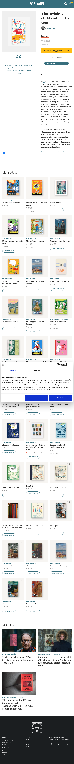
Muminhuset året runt (35, 241)
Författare (28, 742)
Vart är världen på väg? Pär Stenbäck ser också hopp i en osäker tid (17, 660)
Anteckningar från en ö (60, 487)
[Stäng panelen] (71, 364)
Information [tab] (37, 370)
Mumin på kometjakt (11, 202)
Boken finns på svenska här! (52, 151)
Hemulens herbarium (11, 487)
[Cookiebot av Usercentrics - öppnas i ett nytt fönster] (58, 364)
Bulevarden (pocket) (10, 321)
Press (27, 744)
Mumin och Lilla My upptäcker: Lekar (10, 282)
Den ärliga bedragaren (35, 603)
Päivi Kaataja (7, 485)
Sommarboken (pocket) (60, 281)
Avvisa (36, 398)
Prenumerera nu (51, 63)
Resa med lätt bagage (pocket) (35, 282)
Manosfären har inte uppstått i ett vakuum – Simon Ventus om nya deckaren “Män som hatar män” (54, 661)
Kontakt (27, 747)
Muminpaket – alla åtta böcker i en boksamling (12, 526)
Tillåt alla (60, 398)
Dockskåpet (7, 603)
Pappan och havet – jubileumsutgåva (58, 445)
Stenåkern (30, 565)
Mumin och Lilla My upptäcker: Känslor (10, 405)
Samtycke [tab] (13, 370)
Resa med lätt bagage (59, 565)
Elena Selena (6, 200)
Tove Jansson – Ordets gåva (59, 405)
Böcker (27, 737)
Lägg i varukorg (57, 210)
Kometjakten (55, 202)
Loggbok (29, 485)
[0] (70, 3)
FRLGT (27, 740)
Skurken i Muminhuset (60, 241)
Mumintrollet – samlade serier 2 (12, 242)
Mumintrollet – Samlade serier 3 (36, 203)
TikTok (3, 754)
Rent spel (54, 525)
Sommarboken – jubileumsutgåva (33, 405)
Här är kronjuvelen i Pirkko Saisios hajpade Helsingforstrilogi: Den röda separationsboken (17, 704)
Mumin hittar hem (58, 321)
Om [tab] (61, 370)
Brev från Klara (8, 565)
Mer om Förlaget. (6, 747)
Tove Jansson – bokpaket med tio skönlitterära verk (36, 447)
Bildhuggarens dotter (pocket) (35, 322)
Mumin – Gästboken (10, 444)
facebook (4, 751)
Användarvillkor (30, 749)
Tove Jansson (52, 28)
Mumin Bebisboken (34, 525)
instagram (4, 752)
